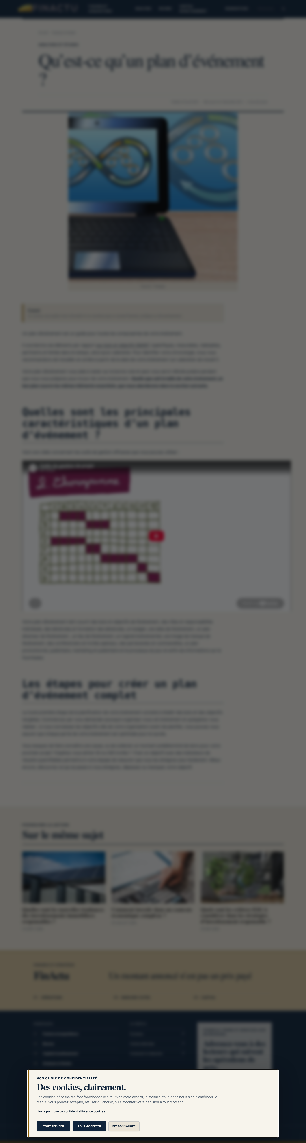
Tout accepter (89, 1126)
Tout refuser (53, 1126)
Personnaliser (124, 1126)
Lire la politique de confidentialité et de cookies (71, 1111)
